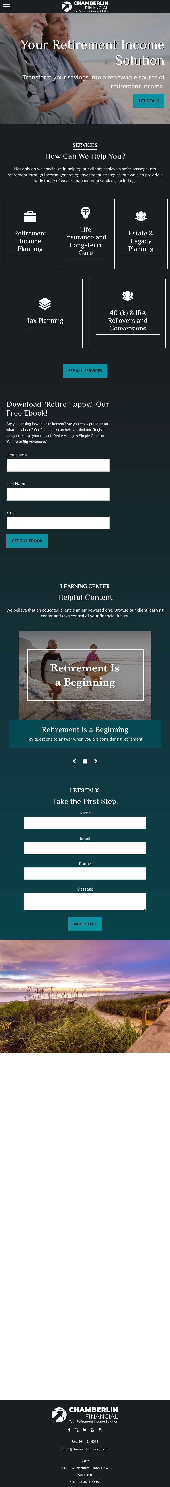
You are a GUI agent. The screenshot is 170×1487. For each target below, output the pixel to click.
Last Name (16, 483)
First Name (16, 455)
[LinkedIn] (85, 1430)
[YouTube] (92, 1430)
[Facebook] (69, 1430)
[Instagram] (100, 1430)
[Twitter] (77, 1430)
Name (85, 818)
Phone (85, 869)
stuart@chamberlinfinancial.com (85, 1449)
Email (11, 512)
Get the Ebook (27, 540)
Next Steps (85, 929)
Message (85, 895)
